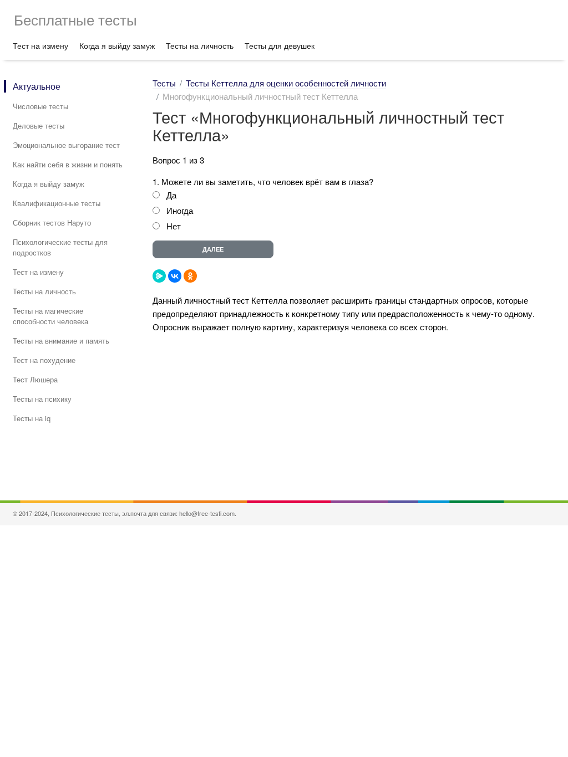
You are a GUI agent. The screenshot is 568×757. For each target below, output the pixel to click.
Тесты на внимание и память (61, 340)
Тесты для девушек (280, 45)
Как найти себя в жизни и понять (68, 164)
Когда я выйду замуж (117, 45)
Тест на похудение (44, 360)
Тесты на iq (31, 418)
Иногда (179, 210)
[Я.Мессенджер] (159, 276)
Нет (173, 226)
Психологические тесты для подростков (60, 247)
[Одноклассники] (190, 276)
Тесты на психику (42, 398)
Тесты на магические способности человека (50, 315)
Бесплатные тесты (75, 19)
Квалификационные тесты (56, 203)
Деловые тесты (38, 125)
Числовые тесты (40, 106)
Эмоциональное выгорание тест (66, 145)
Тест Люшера (35, 379)
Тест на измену (40, 45)
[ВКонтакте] (174, 276)
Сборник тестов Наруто (52, 222)
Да (171, 195)
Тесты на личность (200, 45)
